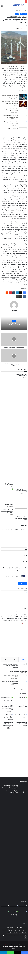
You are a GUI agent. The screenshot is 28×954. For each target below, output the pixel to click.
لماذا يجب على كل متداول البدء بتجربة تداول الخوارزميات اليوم (10, 96)
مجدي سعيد (10, 932)
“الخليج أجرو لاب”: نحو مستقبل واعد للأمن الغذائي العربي (10, 791)
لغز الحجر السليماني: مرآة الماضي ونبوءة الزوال (21, 706)
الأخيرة (14, 659)
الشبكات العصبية (18, 930)
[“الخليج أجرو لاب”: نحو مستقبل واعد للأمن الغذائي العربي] (23, 844)
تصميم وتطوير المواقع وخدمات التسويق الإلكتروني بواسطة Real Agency (14, 946)
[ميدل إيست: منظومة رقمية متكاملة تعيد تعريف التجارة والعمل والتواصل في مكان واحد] (7, 700)
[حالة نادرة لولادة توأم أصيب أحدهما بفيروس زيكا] (7, 427)
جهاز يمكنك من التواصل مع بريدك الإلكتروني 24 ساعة (11, 110)
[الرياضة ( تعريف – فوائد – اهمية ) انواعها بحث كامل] (23, 677)
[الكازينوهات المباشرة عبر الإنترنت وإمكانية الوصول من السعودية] (21, 717)
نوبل (18, 935)
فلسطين (21, 932)
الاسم (25, 549)
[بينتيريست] (10, 292)
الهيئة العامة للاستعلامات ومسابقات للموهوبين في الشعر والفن (10, 103)
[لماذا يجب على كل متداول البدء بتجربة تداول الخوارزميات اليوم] (23, 97)
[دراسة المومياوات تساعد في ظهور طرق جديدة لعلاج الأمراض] (21, 511)
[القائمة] (2, 6)
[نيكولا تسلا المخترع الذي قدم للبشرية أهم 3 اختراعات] (23, 683)
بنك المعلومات (16, 10)
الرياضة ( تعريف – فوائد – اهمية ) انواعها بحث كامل (11, 676)
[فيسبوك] (24, 292)
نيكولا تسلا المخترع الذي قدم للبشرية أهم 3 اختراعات (10, 682)
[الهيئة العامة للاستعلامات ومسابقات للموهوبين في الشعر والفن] (23, 104)
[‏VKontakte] (24, 296)
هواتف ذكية (9, 935)
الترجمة (16, 927)
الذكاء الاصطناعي (10, 927)
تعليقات (5, 659)
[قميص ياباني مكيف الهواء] (23, 914)
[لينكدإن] (17, 292)
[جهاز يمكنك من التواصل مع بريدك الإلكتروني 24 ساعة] (23, 110)
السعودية (24, 930)
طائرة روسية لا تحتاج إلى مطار (14, 324)
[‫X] (20, 292)
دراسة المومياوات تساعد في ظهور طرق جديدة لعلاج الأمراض (21, 518)
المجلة (20, 10)
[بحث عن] (26, 6)
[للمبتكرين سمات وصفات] (7, 495)
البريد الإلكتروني (23, 555)
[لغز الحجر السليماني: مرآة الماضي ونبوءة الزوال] (21, 700)
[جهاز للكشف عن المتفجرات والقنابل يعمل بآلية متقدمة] (23, 123)
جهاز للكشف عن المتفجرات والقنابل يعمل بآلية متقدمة (10, 123)
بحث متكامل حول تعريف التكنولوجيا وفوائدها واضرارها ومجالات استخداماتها (10, 665)
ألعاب (25, 927)
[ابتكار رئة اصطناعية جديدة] (23, 130)
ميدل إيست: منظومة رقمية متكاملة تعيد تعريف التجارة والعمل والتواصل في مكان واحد (7, 707)
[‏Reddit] (7, 292)
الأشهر (22, 659)
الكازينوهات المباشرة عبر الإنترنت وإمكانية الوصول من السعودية (21, 723)
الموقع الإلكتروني (23, 561)
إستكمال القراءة (23, 623)
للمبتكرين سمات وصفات (8, 504)
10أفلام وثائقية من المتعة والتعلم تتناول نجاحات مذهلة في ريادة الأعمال (7, 511)
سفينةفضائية (5, 930)
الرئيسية (24, 10)
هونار (25, 937)
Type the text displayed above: (13, 576)
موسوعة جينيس (23, 935)
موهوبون (23, 25)
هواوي (4, 935)
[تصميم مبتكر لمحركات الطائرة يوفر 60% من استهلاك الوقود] (23, 117)
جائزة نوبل (11, 930)
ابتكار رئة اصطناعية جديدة (12, 128)
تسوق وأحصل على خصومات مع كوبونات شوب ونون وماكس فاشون (10, 786)
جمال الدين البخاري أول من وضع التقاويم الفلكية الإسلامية (21, 375)
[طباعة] (17, 296)
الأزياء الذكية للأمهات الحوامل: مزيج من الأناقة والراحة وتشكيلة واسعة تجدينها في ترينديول (8, 724)
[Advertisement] (14, 641)
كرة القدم (16, 932)
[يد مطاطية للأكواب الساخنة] (5, 907)
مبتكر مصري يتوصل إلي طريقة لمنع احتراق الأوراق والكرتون (21, 490)
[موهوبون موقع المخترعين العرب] (18, 6)
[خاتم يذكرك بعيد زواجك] (14, 914)
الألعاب (21, 927)
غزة (25, 932)
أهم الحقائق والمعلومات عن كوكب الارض (18, 688)
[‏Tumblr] (13, 292)
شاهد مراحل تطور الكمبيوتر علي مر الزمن (18, 671)
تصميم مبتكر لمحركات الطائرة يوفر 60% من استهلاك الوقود (10, 116)
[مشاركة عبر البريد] (20, 296)
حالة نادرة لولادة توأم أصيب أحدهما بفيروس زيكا (7, 483)
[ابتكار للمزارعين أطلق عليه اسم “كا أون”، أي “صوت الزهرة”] (5, 915)
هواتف (14, 935)
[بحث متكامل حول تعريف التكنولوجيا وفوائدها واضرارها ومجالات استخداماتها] (23, 666)
